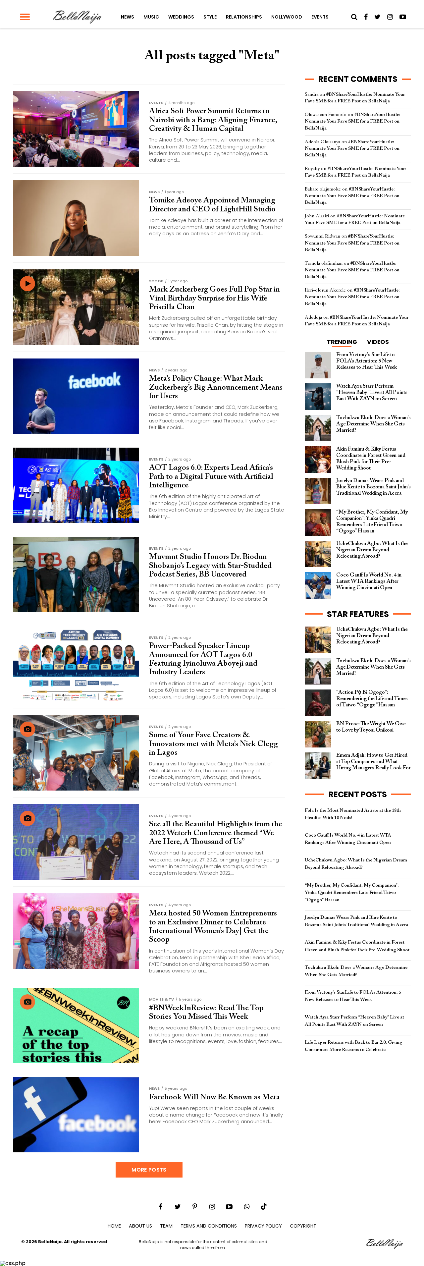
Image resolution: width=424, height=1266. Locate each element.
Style (210, 17)
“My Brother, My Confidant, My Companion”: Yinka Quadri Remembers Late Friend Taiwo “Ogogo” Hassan (352, 893)
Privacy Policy (263, 1226)
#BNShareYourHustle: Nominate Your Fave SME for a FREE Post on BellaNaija (352, 121)
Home (114, 1226)
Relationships (244, 17)
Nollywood (286, 17)
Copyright (303, 1226)
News (127, 17)
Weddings (181, 17)
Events (320, 17)
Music (151, 17)
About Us (140, 1226)
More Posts (149, 1170)
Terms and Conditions (209, 1226)
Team (166, 1226)
